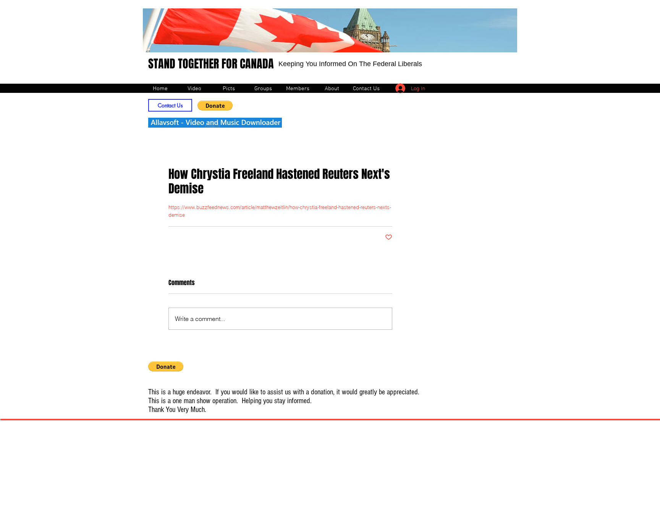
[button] (215, 105)
